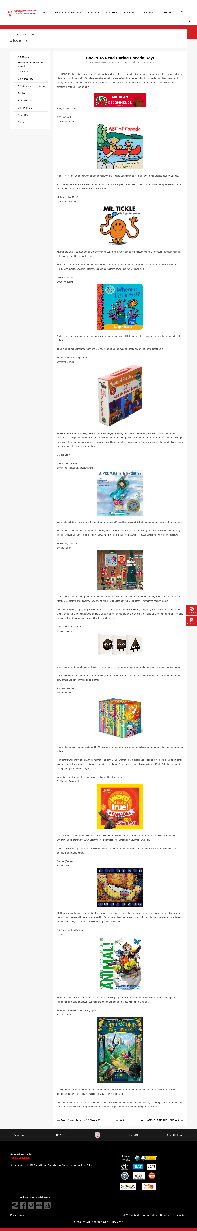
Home (12, 35)
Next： (160, 1120)
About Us (43, 13)
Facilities (22, 93)
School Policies (25, 115)
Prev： (82, 1120)
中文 (182, 12)
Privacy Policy (17, 1215)
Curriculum (148, 13)
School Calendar (175, 1135)
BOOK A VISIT (60, 1135)
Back (121, 1120)
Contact (21, 122)
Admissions (165, 13)
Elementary (93, 13)
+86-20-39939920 (19, 1157)
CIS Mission (23, 57)
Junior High (111, 13)
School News (32, 35)
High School (130, 13)
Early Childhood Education (68, 13)
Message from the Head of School (30, 64)
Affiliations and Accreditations (32, 86)
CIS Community (25, 79)
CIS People (23, 71)
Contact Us (189, 12)
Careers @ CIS (25, 108)
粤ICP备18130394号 (83, 1222)
